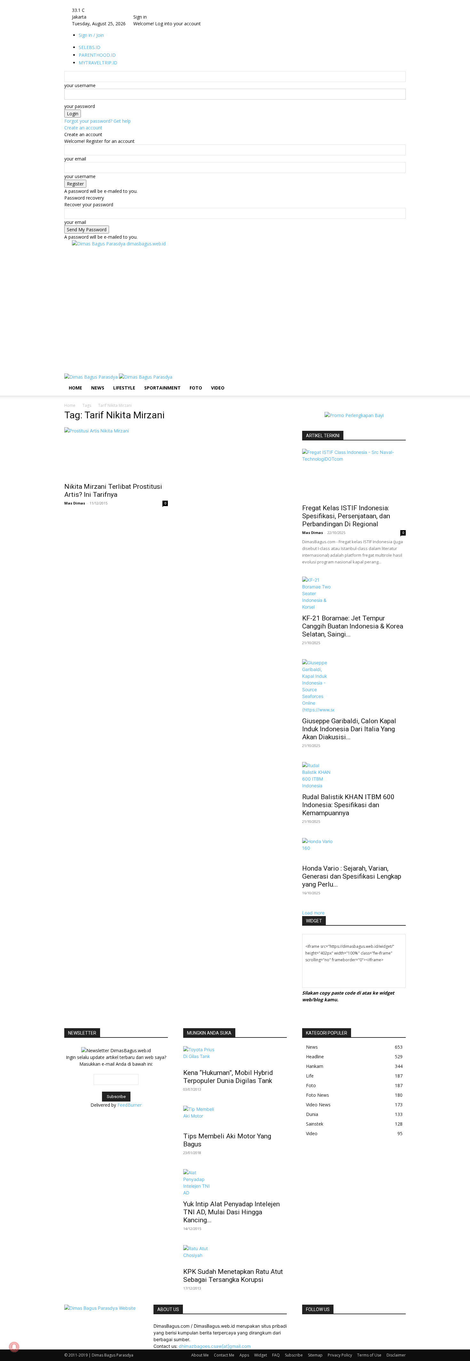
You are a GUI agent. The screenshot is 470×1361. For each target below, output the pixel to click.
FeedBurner (129, 1105)
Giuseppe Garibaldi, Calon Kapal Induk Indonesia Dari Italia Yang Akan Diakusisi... (349, 729)
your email (75, 159)
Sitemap (315, 1355)
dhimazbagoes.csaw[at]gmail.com (215, 1346)
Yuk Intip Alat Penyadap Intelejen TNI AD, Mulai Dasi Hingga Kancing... (231, 1212)
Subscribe (294, 1355)
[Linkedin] (314, 1326)
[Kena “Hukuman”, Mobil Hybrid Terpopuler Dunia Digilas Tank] (235, 1055)
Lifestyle (124, 388)
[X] (328, 1326)
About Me (200, 1355)
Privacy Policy (340, 1355)
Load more (313, 912)
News (97, 388)
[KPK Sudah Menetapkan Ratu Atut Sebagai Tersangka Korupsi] (235, 1254)
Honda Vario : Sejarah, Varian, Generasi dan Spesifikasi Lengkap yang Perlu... (351, 876)
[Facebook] (304, 1326)
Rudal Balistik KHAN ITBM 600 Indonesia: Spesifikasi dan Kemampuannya (348, 805)
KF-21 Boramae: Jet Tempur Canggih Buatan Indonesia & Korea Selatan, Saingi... (352, 626)
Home (75, 388)
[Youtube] (337, 1326)
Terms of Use (369, 1355)
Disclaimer (396, 1355)
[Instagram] (309, 1326)
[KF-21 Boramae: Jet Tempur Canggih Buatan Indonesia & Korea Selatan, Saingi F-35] (354, 593)
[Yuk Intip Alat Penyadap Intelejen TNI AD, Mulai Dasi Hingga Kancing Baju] (235, 1182)
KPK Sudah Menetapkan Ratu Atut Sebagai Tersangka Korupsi (233, 1275)
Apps (244, 1355)
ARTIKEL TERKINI (323, 435)
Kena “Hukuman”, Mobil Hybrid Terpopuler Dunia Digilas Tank (228, 1077)
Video (217, 388)
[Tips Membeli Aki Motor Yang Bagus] (235, 1117)
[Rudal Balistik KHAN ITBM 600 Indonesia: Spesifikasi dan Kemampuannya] (354, 775)
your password (79, 106)
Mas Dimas (74, 503)
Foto (196, 388)
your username (80, 85)
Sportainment (162, 388)
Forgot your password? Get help (97, 121)
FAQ (276, 1355)
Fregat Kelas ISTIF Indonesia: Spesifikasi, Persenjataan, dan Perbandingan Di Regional (346, 516)
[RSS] (319, 1326)
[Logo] (91, 377)
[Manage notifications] (14, 1347)
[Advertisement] (188, 261)
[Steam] (323, 1326)
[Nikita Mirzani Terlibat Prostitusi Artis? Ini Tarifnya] (116, 453)
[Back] (150, 10)
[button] (398, 382)
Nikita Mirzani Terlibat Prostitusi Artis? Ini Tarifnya (113, 490)
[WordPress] (333, 1326)
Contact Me (224, 1355)
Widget (260, 1355)
